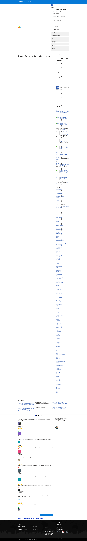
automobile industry (59, 228)
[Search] (68, 55)
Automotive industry (59, 229)
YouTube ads (58, 392)
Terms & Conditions (47, 539)
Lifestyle (57, 319)
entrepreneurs (58, 289)
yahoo (57, 391)
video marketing (58, 377)
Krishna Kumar (58, 208)
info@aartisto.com (22, 1)
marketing (57, 324)
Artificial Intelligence (59, 225)
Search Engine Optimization (60, 354)
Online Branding (58, 331)
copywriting (58, 258)
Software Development (57, 11)
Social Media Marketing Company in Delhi (60, 403)
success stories (58, 369)
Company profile (58, 252)
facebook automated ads (60, 293)
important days (58, 309)
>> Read (63, 129)
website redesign (59, 383)
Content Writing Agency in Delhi (58, 404)
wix (56, 387)
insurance (57, 316)
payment (57, 339)
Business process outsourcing (61, 243)
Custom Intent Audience (60, 262)
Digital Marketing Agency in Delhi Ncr (59, 408)
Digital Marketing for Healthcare (41, 401)
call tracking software (59, 247)
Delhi (52, 46)
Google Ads (58, 300)
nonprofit (57, 330)
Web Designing (54, 41)
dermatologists (58, 270)
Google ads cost (58, 301)
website (57, 381)
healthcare (58, 305)
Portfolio (52, 36)
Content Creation (56, 22)
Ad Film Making (55, 26)
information (58, 312)
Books (57, 237)
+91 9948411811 (28, 1)
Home (52, 6)
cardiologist (58, 248)
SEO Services (58, 358)
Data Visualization (59, 266)
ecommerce (58, 281)
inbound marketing (59, 311)
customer (57, 263)
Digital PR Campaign (59, 277)
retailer (57, 353)
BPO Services (58, 192)
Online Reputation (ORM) (57, 20)
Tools (57, 373)
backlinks (57, 232)
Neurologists (58, 328)
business (57, 241)
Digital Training (58, 278)
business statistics (59, 244)
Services (52, 7)
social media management (60, 361)
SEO (57, 357)
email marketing (58, 286)
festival (57, 294)
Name (57, 63)
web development (59, 380)
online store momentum (60, 334)
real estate (57, 350)
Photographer (58, 342)
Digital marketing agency (60, 275)
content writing (58, 256)
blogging (57, 236)
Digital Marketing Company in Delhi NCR (59, 407)
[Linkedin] (67, 531)
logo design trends (59, 323)
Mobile (57, 72)
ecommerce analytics (59, 282)
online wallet (58, 335)
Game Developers (59, 297)
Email (57, 68)
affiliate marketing (59, 217)
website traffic (58, 384)
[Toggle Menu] (52, 5)
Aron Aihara (58, 206)
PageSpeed (58, 338)
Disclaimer (53, 538)
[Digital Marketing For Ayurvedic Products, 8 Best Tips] (39, 153)
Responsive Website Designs (56, 32)
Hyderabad (53, 48)
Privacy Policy (48, 538)
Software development (59, 365)
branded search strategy (60, 240)
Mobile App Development (60, 196)
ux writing (57, 376)
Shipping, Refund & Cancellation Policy (61, 538)
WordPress (58, 388)
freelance (57, 296)
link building (58, 320)
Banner (53, 39)
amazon (57, 218)
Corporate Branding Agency (56, 35)
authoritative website (59, 226)
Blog (45, 538)
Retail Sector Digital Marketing (41, 404)
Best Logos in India (59, 233)
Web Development (56, 13)
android (57, 221)
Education (57, 285)
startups (57, 368)
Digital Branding (58, 271)
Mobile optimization (59, 327)
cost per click (58, 259)
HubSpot (57, 308)
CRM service (58, 260)
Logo (52, 38)
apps (57, 224)
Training (57, 200)
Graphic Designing (56, 29)
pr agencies (58, 346)
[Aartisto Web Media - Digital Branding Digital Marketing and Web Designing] (19, 27)
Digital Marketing (59, 193)
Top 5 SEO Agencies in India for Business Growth (26, 404)
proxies (57, 349)
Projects (57, 347)
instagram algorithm (59, 315)
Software (57, 364)
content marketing (59, 255)
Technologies (53, 42)
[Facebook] (58, 531)
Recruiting (57, 197)
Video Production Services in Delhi (58, 402)
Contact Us (53, 45)
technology (58, 372)
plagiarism (57, 343)
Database (57, 267)
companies (58, 251)
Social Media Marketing (60, 362)
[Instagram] (63, 531)
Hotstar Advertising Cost (57, 401)
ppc (56, 345)
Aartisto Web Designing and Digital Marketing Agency (34, 539)
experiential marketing (59, 290)
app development (59, 222)
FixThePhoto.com (58, 424)
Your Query (58, 77)
